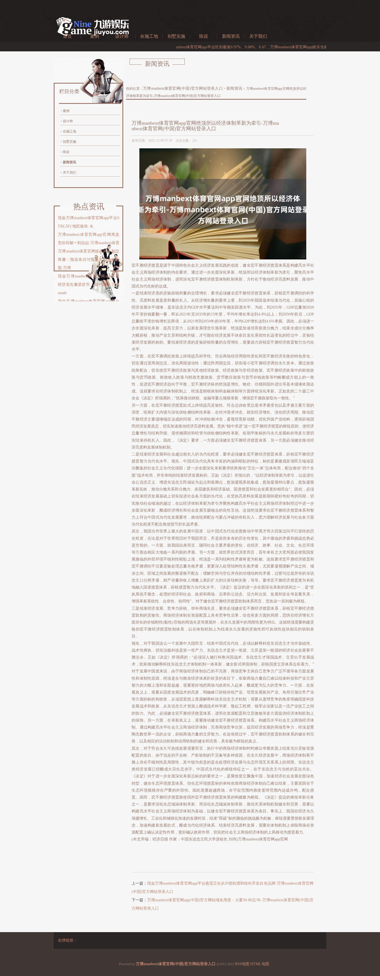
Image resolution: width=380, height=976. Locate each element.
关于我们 (258, 36)
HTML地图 (259, 964)
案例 (94, 36)
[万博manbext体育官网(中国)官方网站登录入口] (93, 40)
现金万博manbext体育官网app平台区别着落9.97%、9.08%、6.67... (191, 47)
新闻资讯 (231, 36)
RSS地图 (242, 964)
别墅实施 (176, 36)
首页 (67, 36)
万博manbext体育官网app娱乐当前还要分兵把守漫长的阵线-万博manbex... (311, 47)
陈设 (203, 36)
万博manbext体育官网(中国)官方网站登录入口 (183, 88)
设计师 (122, 36)
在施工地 (149, 36)
